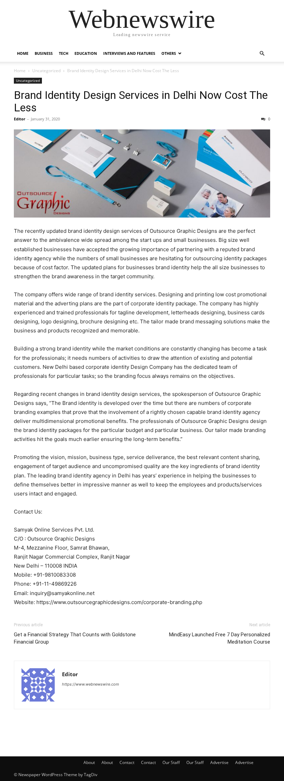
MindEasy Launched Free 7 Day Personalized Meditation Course (219, 638)
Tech (63, 53)
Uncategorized (46, 71)
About (89, 762)
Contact (126, 762)
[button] (262, 53)
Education (85, 53)
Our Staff (171, 762)
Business (44, 53)
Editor (19, 118)
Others (168, 53)
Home (22, 53)
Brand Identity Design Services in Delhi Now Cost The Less (141, 101)
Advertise (219, 762)
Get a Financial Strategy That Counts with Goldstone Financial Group (75, 638)
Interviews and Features (129, 53)
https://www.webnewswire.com (90, 684)
